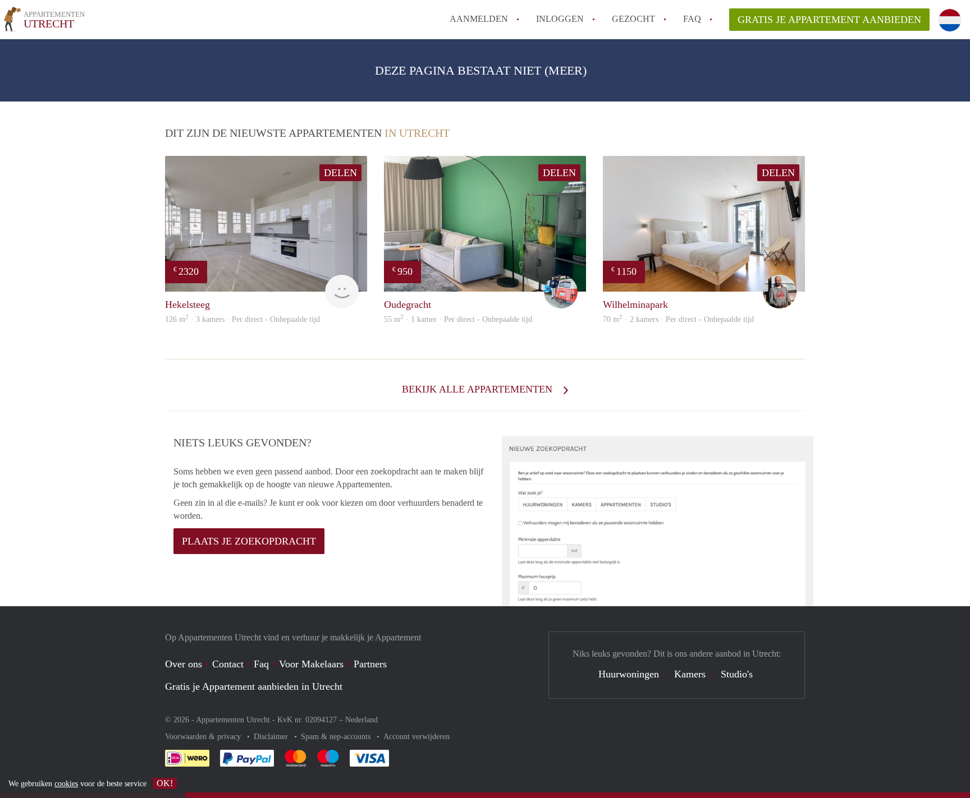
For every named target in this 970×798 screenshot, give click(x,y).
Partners (370, 664)
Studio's (737, 674)
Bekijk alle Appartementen (478, 389)
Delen (340, 172)
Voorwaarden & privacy (204, 736)
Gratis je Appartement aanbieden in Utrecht (253, 686)
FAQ (692, 19)
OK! (165, 783)
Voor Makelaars (311, 664)
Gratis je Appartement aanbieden (829, 19)
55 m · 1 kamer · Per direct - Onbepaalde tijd (458, 319)
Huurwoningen (628, 674)
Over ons (183, 664)
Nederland (361, 720)
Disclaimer (272, 736)
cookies (66, 783)
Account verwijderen (416, 736)
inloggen (560, 19)
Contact (228, 664)
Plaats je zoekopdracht (249, 541)
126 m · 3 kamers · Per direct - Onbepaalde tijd (242, 319)
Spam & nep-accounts (337, 736)
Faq (261, 664)
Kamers (690, 674)
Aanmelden (479, 19)
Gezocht (633, 19)
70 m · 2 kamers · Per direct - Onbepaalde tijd (678, 319)
